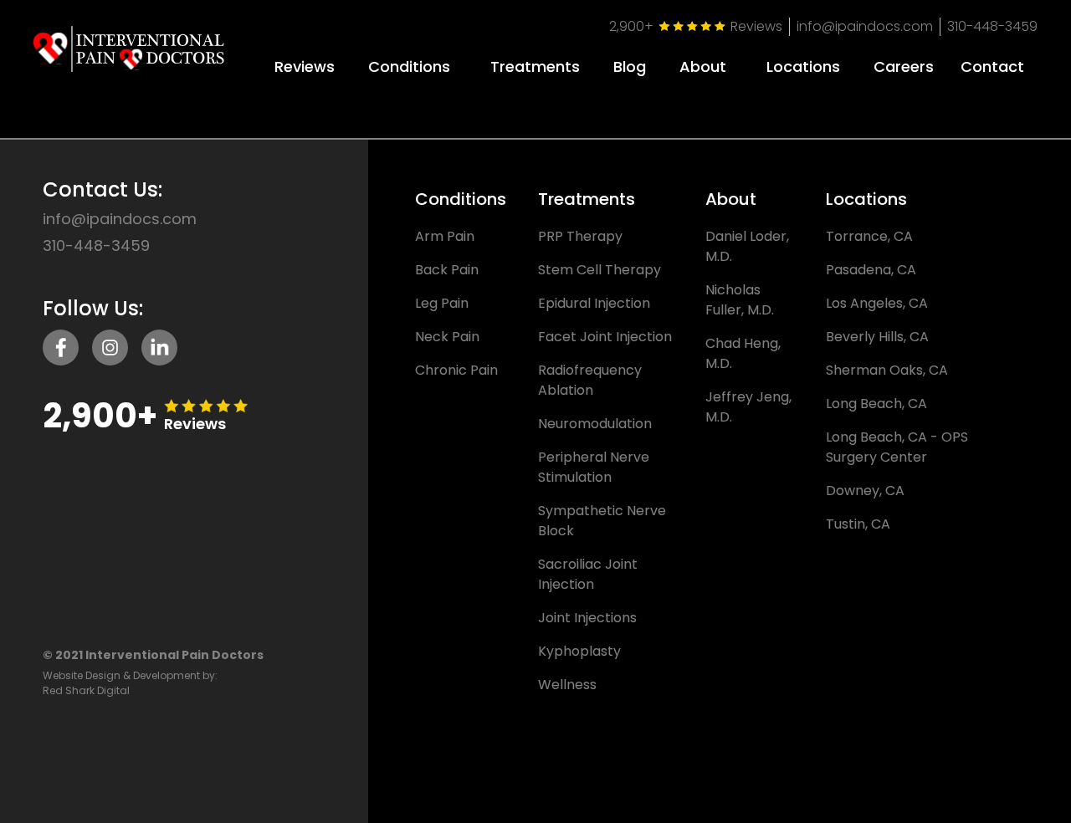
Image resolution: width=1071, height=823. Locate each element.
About (702, 66)
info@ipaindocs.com (865, 26)
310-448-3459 (992, 26)
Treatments (535, 66)
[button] (409, 60)
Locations (803, 66)
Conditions (409, 66)
